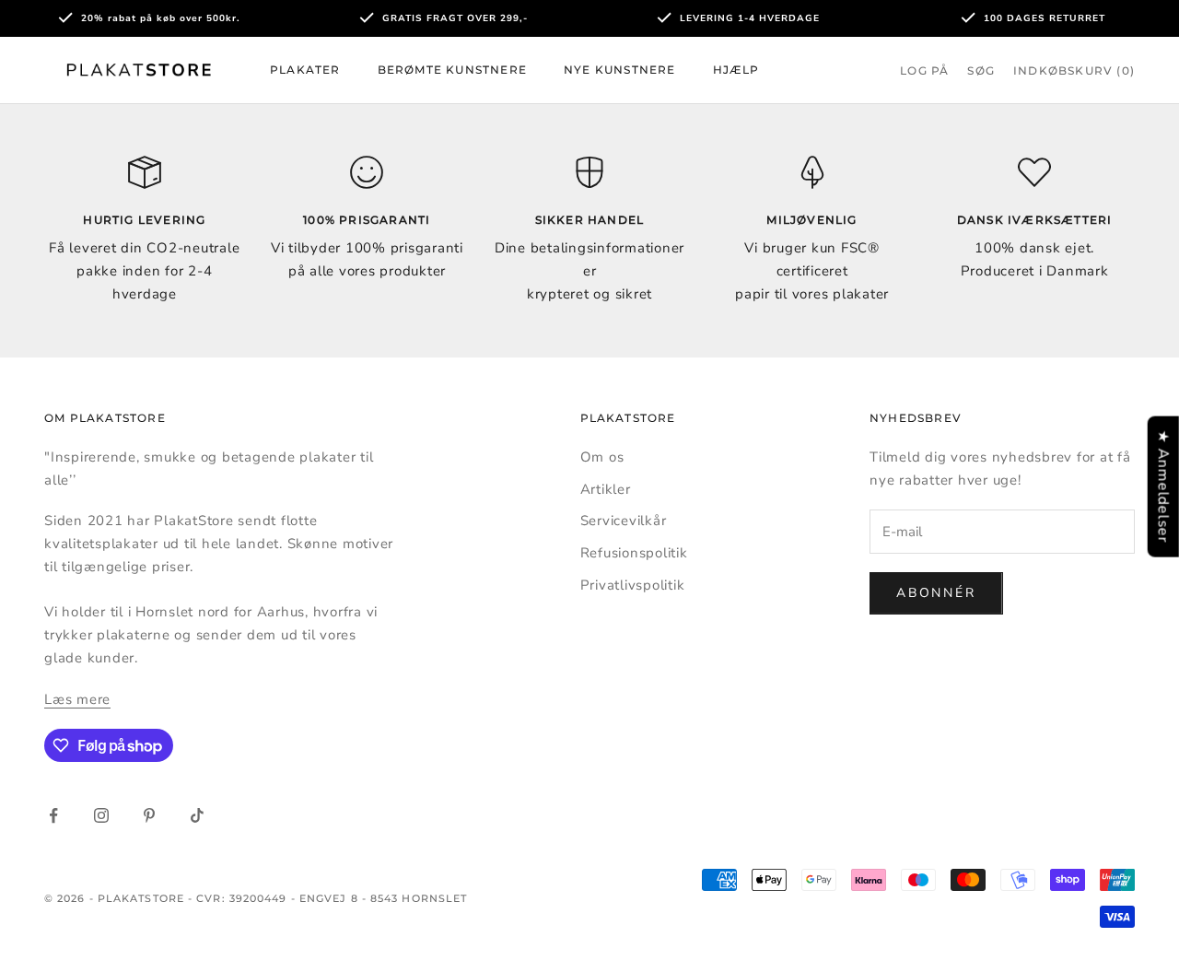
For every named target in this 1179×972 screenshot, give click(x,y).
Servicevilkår (623, 520)
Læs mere (77, 699)
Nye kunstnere (620, 69)
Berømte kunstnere (452, 69)
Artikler (605, 489)
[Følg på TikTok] (197, 815)
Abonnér (936, 593)
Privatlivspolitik (632, 585)
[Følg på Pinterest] (149, 815)
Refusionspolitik (634, 553)
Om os (602, 457)
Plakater (305, 69)
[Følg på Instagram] (101, 815)
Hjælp (736, 69)
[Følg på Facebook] (53, 815)
